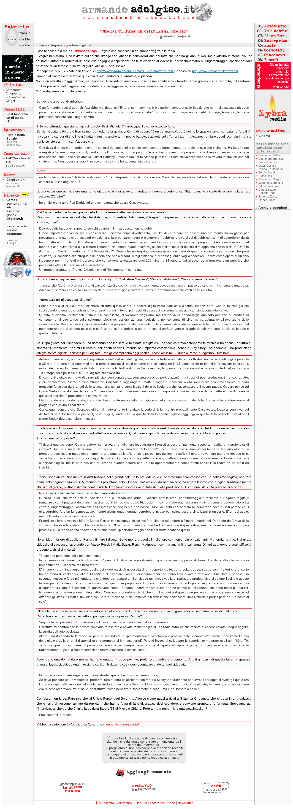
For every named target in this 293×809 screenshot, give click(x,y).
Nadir (171, 803)
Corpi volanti (16, 179)
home (40, 45)
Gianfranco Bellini (269, 155)
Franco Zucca (266, 200)
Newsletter (185, 803)
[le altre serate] (15, 165)
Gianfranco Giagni (269, 179)
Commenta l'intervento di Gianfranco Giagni (15, 95)
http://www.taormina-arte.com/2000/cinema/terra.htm (135, 71)
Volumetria (124, 803)
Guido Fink (265, 176)
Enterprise (157, 803)
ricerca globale (14, 214)
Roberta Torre (267, 193)
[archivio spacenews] (13, 143)
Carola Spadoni (268, 189)
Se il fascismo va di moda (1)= (17, 117)
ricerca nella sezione (16, 229)
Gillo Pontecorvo (268, 186)
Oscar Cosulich (267, 165)
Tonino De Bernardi (270, 169)
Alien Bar (140, 803)
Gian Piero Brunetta (270, 158)
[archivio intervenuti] (13, 185)
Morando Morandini (270, 182)
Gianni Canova (267, 162)
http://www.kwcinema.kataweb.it (215, 71)
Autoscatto (106, 803)
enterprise (55, 45)
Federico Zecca (268, 196)
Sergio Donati (267, 172)
